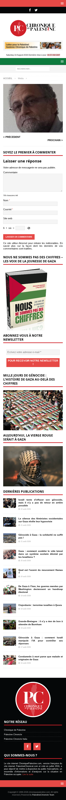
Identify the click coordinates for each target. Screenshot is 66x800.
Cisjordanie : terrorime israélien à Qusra (40, 605)
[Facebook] (30, 10)
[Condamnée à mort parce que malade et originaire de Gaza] (9, 660)
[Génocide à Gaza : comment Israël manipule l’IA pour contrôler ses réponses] (9, 641)
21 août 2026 (26, 525)
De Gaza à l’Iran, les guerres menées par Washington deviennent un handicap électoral (40, 589)
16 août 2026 (26, 663)
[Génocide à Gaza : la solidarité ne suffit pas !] (9, 538)
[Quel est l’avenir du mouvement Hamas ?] (9, 573)
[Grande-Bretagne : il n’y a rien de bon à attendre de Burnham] (9, 625)
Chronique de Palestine (14, 730)
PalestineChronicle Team (43, 795)
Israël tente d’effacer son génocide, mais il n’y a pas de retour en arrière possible (40, 502)
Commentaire (10, 172)
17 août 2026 (26, 647)
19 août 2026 (26, 596)
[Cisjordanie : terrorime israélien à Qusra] (9, 608)
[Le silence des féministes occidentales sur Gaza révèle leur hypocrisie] (9, 522)
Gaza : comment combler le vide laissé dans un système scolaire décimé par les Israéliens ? (40, 554)
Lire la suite (27, 774)
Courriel (7, 209)
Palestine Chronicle (13, 734)
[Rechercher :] (32, 68)
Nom (6, 200)
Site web (7, 218)
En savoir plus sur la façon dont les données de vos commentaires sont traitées (33, 246)
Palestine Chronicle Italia (15, 739)
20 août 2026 (26, 560)
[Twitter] (36, 10)
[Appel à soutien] (33, 47)
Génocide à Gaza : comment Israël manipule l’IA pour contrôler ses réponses (40, 640)
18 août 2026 (26, 609)
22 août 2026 (26, 509)
